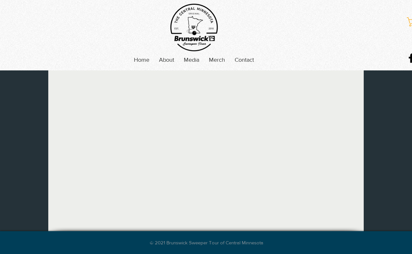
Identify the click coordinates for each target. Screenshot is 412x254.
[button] (191, 60)
